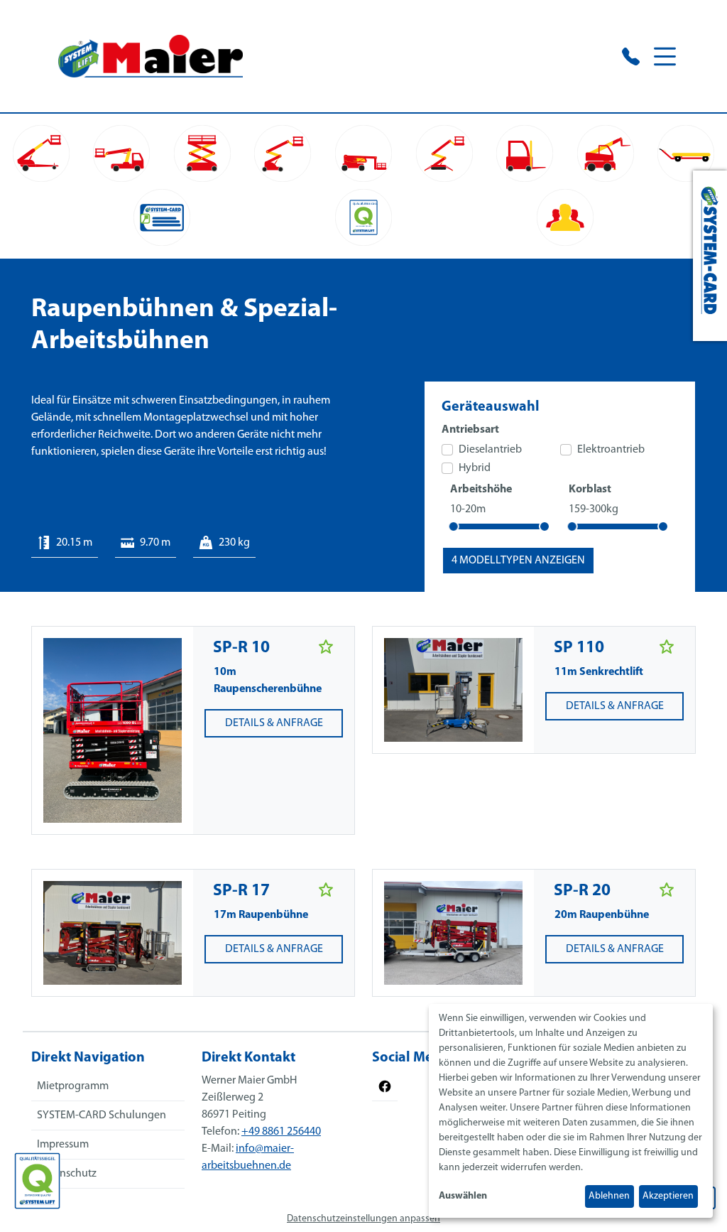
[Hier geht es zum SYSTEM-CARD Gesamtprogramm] (710, 256)
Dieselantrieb (490, 449)
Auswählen (463, 1196)
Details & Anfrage (274, 723)
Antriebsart (470, 430)
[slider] (453, 526)
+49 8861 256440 (281, 1132)
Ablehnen (609, 1196)
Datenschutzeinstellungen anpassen (363, 1219)
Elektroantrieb (611, 449)
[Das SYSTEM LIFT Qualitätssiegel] (37, 1181)
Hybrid (475, 468)
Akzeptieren (668, 1196)
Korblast (590, 489)
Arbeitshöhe (481, 489)
